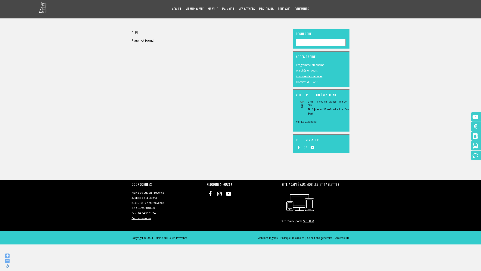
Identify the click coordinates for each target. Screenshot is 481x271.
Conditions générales (320, 238)
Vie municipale (194, 9)
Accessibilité (342, 238)
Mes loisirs (266, 9)
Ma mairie (228, 9)
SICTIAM (308, 221)
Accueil (176, 9)
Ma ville (213, 9)
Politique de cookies (292, 238)
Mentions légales (268, 238)
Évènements (301, 9)
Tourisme (284, 9)
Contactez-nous (141, 218)
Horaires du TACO (307, 82)
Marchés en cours (307, 70)
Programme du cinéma (310, 65)
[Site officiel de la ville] (43, 10)
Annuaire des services (309, 76)
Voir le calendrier (306, 121)
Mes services (247, 9)
